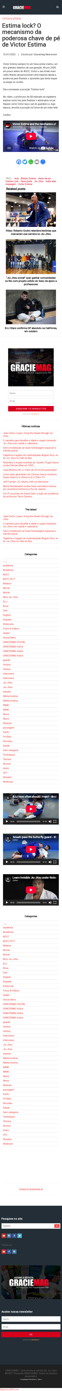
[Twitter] (19, 1235)
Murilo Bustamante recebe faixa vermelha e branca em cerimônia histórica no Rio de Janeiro (29, 488)
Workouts (8, 781)
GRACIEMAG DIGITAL (14, 642)
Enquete (7, 619)
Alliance (7, 583)
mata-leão (51, 181)
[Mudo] (50, 821)
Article (6, 588)
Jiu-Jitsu (38, 181)
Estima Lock (12, 181)
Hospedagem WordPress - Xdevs (31, 1379)
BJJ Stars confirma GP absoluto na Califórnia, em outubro (31, 330)
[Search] (57, 7)
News (6, 714)
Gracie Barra (9, 637)
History (7, 664)
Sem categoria (10, 750)
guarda (6, 660)
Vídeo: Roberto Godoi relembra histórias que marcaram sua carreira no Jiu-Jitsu (31, 232)
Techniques (9, 754)
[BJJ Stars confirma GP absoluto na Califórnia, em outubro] (31, 307)
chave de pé (44, 178)
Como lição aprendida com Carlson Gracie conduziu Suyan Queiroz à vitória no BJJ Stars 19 (30, 476)
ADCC (6, 574)
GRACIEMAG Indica (13, 646)
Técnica (7, 759)
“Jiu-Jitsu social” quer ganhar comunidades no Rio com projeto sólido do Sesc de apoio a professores (31, 281)
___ (5, 561)
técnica (7, 763)
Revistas (7, 741)
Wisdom (7, 777)
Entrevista (8, 624)
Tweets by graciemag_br (31, 1189)
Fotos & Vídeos (11, 18)
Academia (8, 570)
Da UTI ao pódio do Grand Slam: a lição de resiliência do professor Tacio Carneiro (30, 495)
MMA (6, 705)
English (7, 615)
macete (7, 691)
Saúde (6, 745)
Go (57, 1226)
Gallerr (6, 633)
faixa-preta (26, 181)
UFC (5, 772)
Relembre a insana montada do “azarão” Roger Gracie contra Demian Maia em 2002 (31, 464)
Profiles (7, 736)
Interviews (8, 673)
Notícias (7, 723)
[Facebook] (14, 1235)
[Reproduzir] (6, 821)
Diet (5, 610)
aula (16, 178)
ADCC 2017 (9, 579)
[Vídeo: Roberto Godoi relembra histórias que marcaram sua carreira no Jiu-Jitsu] (31, 209)
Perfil (6, 732)
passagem (8, 727)
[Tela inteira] (54, 821)
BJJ (5, 601)
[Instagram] (9, 1235)
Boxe (5, 606)
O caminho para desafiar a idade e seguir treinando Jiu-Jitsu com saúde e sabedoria (29, 442)
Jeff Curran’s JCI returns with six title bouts (25, 481)
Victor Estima (25, 184)
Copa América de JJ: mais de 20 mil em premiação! (30, 469)
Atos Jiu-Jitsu (10, 597)
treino (6, 768)
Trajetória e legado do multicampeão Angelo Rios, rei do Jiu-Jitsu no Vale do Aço (30, 456)
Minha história (10, 696)
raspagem (11, 184)
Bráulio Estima (28, 178)
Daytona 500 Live (9, 1389)
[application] (31, 809)
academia (8, 565)
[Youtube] (4, 1235)
